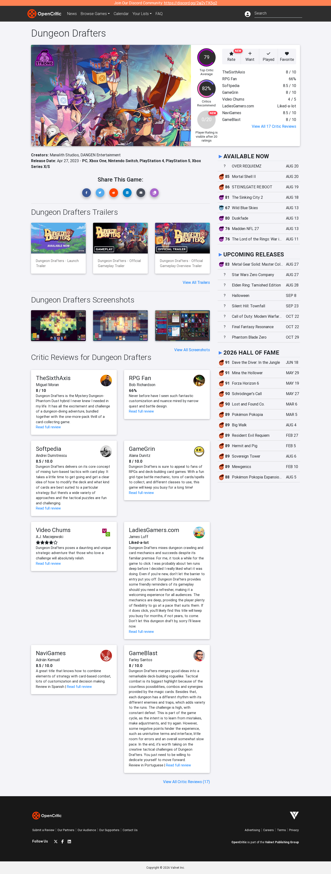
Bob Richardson (142, 384)
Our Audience (87, 830)
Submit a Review (43, 830)
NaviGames (51, 653)
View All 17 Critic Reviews (274, 126)
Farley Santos (140, 659)
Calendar (121, 13)
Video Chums (53, 529)
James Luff (138, 536)
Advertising (252, 830)
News (72, 13)
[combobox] (278, 13)
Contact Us (130, 830)
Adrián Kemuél (48, 659)
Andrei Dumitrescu (51, 455)
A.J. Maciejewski (49, 536)
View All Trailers (196, 282)
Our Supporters (109, 830)
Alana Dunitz (139, 455)
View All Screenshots (192, 349)
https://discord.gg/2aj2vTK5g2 (190, 2)
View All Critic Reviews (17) (186, 781)
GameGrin (142, 448)
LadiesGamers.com (154, 529)
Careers (268, 830)
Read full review (48, 427)
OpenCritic (239, 842)
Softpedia (48, 448)
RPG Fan (140, 377)
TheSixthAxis (53, 377)
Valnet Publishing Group (282, 842)
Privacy (294, 830)
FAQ (159, 13)
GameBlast (143, 653)
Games (94, 13)
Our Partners (65, 830)
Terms (281, 830)
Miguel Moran (47, 384)
